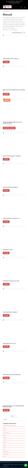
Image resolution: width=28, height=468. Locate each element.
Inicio (4, 11)
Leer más (6, 62)
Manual (4, 446)
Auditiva (4, 430)
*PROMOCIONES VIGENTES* (9, 425)
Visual (4, 456)
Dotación (5, 442)
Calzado (5, 437)
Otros (4, 449)
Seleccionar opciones (9, 128)
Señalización (6, 454)
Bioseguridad (6, 432)
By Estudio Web (12, 466)
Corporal (5, 439)
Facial (4, 444)
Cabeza (4, 435)
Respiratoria (5, 451)
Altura (4, 428)
